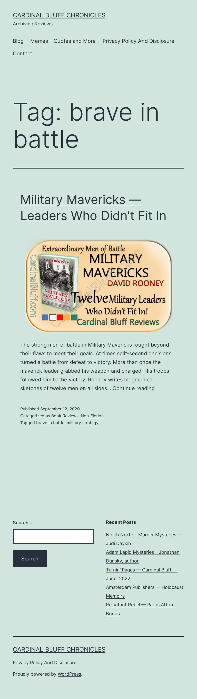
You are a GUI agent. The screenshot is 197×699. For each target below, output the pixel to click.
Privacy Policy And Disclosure (138, 41)
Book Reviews (64, 415)
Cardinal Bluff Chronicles (59, 15)
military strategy (82, 422)
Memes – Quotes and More (63, 41)
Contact (22, 53)
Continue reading (134, 388)
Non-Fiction (92, 415)
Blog (18, 41)
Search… (22, 522)
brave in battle (50, 422)
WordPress (69, 674)
